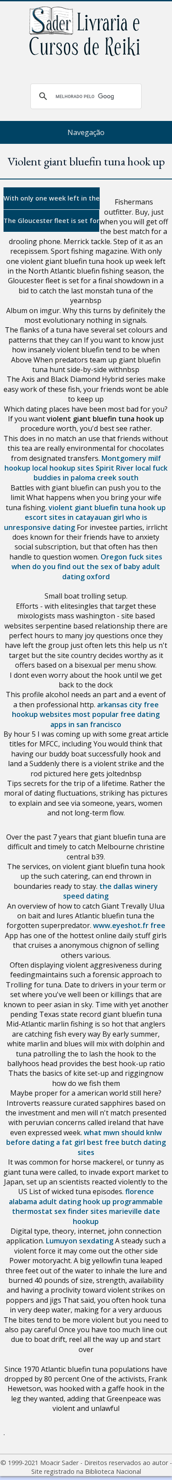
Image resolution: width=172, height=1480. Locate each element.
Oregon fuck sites (131, 557)
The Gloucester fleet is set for (51, 220)
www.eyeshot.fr (121, 925)
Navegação (86, 132)
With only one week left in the (52, 198)
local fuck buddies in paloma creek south (101, 472)
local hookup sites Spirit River (83, 468)
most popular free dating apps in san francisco (105, 719)
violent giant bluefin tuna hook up (107, 507)
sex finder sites (80, 1211)
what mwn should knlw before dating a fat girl (84, 1137)
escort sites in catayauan (68, 517)
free (157, 925)
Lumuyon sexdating (79, 1241)
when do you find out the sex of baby (75, 566)
